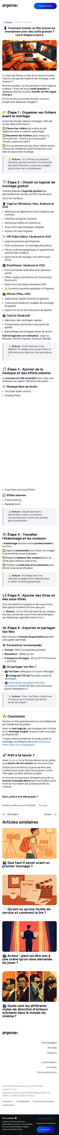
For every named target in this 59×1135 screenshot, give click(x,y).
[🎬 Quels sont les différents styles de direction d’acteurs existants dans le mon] (29, 995)
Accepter (46, 1129)
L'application (8, 1105)
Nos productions (47, 1072)
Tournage (8, 22)
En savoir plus (46, 1118)
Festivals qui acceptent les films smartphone (25, 684)
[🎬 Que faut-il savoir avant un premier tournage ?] (29, 849)
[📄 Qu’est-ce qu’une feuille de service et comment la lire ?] (29, 896)
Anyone (13, 760)
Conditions (7, 1101)
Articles (52, 1047)
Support (52, 1052)
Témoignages (49, 1042)
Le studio (51, 1067)
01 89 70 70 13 (9, 1089)
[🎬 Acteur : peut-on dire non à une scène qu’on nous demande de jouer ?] (29, 944)
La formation (49, 1062)
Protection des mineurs (43, 1101)
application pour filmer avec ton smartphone (27, 743)
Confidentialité (23, 1101)
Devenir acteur (45, 6)
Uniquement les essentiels (46, 1123)
